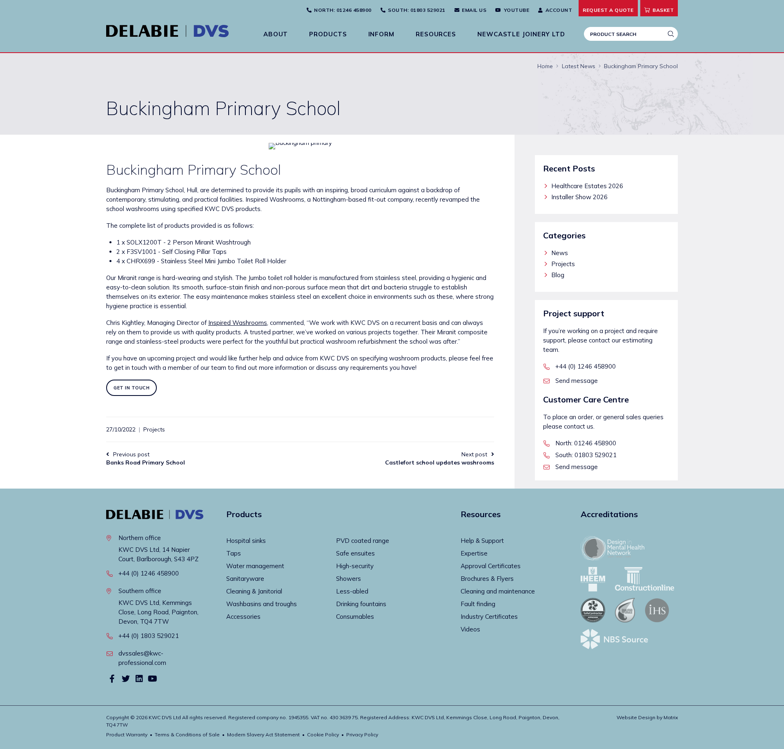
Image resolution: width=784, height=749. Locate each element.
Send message (576, 381)
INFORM (381, 34)
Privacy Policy (362, 734)
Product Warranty (126, 734)
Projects (154, 429)
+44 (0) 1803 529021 (148, 636)
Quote (608, 10)
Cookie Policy (323, 734)
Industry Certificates (489, 616)
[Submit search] (671, 34)
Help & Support (482, 541)
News (559, 253)
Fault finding (478, 604)
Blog (557, 275)
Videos (470, 629)
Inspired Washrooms (237, 323)
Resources (436, 34)
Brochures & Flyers (487, 578)
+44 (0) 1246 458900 (585, 366)
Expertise (474, 553)
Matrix (671, 717)
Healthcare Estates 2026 (587, 186)
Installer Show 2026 (579, 197)
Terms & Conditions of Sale (187, 734)
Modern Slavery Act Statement (263, 734)
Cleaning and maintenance (498, 591)
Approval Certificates (491, 566)
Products (328, 34)
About (275, 34)
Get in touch (131, 388)
